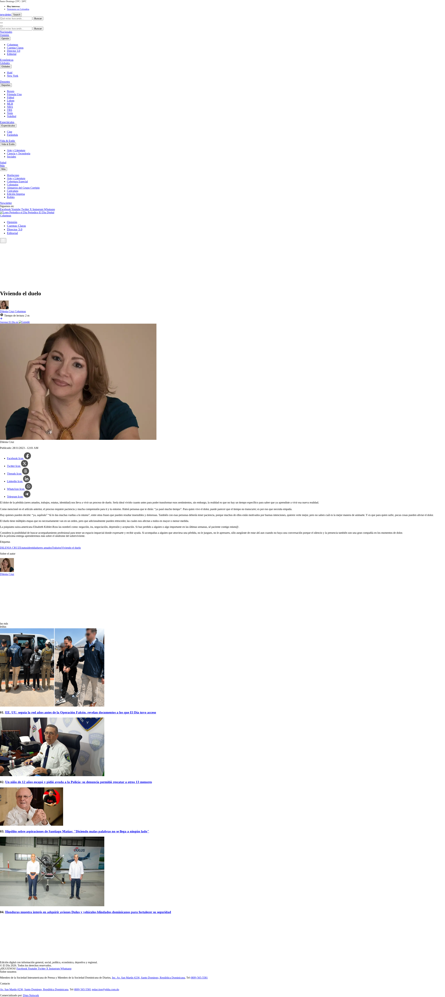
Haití (9, 72)
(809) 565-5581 (199, 977)
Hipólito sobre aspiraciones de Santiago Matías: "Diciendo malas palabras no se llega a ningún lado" (77, 831)
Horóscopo (13, 175)
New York (12, 75)
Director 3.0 (13, 50)
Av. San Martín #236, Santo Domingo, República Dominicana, (34, 989)
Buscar (38, 18)
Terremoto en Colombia (18, 9)
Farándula (12, 134)
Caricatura (12, 190)
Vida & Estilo (7, 140)
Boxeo (10, 91)
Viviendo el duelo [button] (71, 547)
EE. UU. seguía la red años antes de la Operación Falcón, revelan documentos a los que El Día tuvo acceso (80, 712)
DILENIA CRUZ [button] (10, 547)
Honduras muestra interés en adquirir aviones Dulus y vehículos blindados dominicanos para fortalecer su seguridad (88, 912)
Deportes (5, 81)
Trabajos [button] (56, 547)
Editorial (11, 54)
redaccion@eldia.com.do (105, 989)
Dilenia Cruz (7, 311)
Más (2, 165)
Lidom (10, 100)
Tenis (10, 113)
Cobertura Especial (17, 181)
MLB (10, 103)
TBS (9, 110)
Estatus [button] (23, 547)
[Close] (1, 25)
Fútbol (10, 97)
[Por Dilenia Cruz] (4, 308)
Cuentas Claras (15, 47)
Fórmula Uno (14, 94)
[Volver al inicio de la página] (3, 240)
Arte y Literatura (16, 150)
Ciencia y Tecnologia (18, 153)
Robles (11, 197)
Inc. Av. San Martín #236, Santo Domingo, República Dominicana (148, 977)
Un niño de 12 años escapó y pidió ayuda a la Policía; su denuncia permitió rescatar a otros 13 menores (78, 782)
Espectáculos (7, 122)
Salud (3, 162)
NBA (10, 106)
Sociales (11, 156)
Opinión (4, 35)
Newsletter (6, 203)
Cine (9, 131)
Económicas (6, 59)
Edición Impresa (16, 194)
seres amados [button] (45, 547)
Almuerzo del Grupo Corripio (23, 187)
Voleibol (11, 116)
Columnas (12, 44)
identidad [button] (32, 547)
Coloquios (12, 184)
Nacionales (6, 31)
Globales (5, 63)
